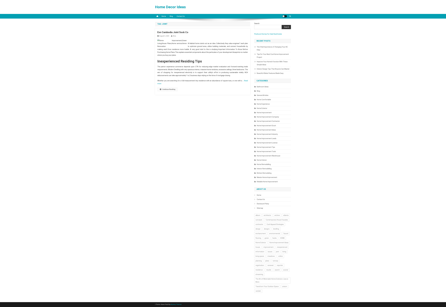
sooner (285, 270)
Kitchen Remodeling (264, 173)
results (268, 270)
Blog (171, 16)
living (284, 252)
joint (277, 252)
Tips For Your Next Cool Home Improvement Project (273, 55)
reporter (280, 265)
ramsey (275, 261)
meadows (271, 256)
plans (267, 261)
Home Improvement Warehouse (268, 156)
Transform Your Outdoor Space (267, 286)
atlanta (286, 215)
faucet (285, 233)
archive (277, 215)
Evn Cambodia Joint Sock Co (172, 32)
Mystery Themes (176, 304)
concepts (259, 220)
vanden (258, 291)
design (258, 229)
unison (284, 286)
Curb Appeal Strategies (275, 224)
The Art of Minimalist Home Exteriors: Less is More (272, 280)
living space (260, 256)
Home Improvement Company (268, 117)
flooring (258, 238)
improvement (269, 247)
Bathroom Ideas (263, 87)
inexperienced (282, 247)
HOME (282, 238)
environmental (274, 233)
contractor (259, 224)
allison (258, 215)
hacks (274, 238)
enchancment (261, 233)
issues (270, 252)
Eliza (174, 36)
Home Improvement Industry (267, 134)
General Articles (262, 95)
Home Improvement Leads (266, 138)
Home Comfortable (264, 100)
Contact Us (181, 16)
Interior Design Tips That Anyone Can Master (273, 69)
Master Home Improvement (267, 177)
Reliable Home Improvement (267, 182)
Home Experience (263, 104)
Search (256, 23)
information (260, 252)
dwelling (276, 229)
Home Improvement (264, 113)
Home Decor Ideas (170, 7)
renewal (270, 265)
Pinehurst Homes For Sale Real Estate (268, 34)
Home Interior (262, 160)
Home (164, 16)
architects (267, 215)
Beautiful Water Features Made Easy (270, 73)
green (267, 238)
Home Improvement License (267, 143)
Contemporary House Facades (277, 220)
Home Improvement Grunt (266, 126)
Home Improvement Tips (266, 147)
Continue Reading (168, 89)
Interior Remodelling (264, 169)
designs (267, 229)
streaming (259, 274)
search (277, 270)
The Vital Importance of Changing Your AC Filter (272, 48)
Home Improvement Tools (266, 151)
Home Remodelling (264, 164)
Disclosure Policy (263, 204)
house (258, 247)
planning (259, 261)
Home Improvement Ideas (266, 130)
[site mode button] (284, 16)
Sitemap (260, 208)
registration (260, 265)
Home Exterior (262, 108)
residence (259, 270)
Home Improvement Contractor (268, 121)
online (280, 256)
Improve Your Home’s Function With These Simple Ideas (272, 63)
